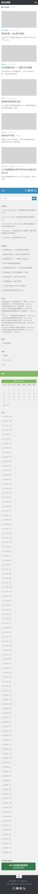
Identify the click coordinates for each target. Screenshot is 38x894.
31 (9, 403)
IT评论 (3, 98)
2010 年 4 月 (7, 677)
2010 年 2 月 (7, 686)
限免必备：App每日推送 (12, 33)
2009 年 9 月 (7, 708)
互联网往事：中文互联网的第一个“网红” (16, 272)
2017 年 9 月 (7, 434)
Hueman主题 (27, 884)
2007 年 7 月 (7, 821)
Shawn (5, 224)
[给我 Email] (29, 190)
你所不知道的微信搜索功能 (12, 263)
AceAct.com (6, 217)
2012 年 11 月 (7, 538)
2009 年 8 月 (7, 713)
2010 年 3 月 (7, 682)
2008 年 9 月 (7, 762)
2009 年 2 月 (7, 740)
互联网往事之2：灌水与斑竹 (12, 281)
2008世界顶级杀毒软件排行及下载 (12, 330)
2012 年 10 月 (7, 542)
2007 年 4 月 (7, 834)
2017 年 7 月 (7, 443)
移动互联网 (4, 30)
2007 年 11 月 (7, 803)
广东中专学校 (7, 210)
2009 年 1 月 (7, 744)
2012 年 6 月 (7, 560)
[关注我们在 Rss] (35, 190)
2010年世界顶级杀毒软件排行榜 (11, 318)
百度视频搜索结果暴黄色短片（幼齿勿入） (15, 311)
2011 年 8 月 (7, 605)
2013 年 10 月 (7, 488)
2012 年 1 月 (7, 583)
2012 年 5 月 (7, 565)
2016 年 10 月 (7, 457)
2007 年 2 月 (7, 843)
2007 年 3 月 (7, 839)
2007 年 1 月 (7, 848)
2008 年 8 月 (7, 767)
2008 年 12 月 (7, 749)
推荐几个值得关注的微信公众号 (11, 320)
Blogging (4, 166)
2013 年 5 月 (7, 511)
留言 (2, 325)
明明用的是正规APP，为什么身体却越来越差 (17, 268)
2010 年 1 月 (7, 691)
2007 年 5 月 (7, 830)
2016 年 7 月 (7, 466)
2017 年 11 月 (7, 425)
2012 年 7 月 (7, 556)
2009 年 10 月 (7, 704)
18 (14, 396)
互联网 (3, 64)
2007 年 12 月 (7, 798)
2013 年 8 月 (7, 497)
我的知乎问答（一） (11, 135)
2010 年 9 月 (7, 655)
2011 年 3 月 (7, 628)
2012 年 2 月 (7, 578)
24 (9, 400)
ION (4, 364)
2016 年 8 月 (7, 461)
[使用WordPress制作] (13, 884)
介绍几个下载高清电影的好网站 (11, 309)
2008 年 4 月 (7, 785)
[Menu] (35, 2)
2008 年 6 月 (7, 776)
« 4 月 (3, 405)
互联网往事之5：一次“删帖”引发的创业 (15, 259)
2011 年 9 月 (7, 601)
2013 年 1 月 (7, 529)
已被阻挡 (18, 867)
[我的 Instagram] (26, 190)
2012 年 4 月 (7, 569)
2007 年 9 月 (7, 812)
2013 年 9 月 (7, 493)
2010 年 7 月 (7, 664)
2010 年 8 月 (7, 659)
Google (11, 166)
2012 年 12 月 (7, 533)
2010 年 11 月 (7, 646)
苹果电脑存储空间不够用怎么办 (13, 290)
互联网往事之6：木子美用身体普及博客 (16, 250)
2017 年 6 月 (7, 448)
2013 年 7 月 (7, 502)
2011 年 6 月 (7, 614)
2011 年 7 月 (7, 610)
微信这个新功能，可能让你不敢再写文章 (16, 254)
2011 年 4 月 (7, 623)
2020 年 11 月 (7, 421)
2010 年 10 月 (7, 650)
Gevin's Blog (7, 360)
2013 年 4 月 (7, 515)
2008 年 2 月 (7, 794)
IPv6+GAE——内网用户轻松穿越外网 (13, 316)
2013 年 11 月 (7, 484)
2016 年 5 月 (7, 475)
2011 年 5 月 (7, 619)
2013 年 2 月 (7, 524)
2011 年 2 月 (7, 632)
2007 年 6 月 (7, 825)
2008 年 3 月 (7, 789)
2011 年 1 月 (7, 637)
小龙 (4, 237)
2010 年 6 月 (7, 668)
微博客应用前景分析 (11, 101)
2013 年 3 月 (7, 520)
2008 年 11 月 (7, 753)
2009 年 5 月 (7, 726)
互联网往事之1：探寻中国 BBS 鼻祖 (14, 277)
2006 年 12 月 (7, 852)
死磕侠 (5, 355)
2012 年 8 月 (7, 551)
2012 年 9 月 (7, 547)
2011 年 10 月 (7, 596)
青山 (4, 231)
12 (19, 393)
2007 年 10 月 (7, 807)
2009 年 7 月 (7, 717)
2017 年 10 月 (7, 430)
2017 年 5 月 (7, 452)
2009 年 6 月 (7, 722)
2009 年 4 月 (7, 731)
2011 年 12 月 (7, 587)
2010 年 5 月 (7, 673)
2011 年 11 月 (7, 592)
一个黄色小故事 (6, 332)
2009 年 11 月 (7, 699)
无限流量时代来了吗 (18, 237)
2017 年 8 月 (7, 439)
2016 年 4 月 (7, 479)
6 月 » (8, 405)
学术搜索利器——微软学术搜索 (16, 67)
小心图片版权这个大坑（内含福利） (15, 286)
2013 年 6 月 (7, 506)
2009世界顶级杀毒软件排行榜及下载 (13, 323)
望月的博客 (5, 2)
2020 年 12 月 (7, 416)
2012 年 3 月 (7, 574)
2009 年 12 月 (7, 695)
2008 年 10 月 (7, 758)
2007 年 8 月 (7, 816)
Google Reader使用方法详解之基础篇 (13, 327)
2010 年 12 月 (7, 641)
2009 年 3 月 (7, 735)
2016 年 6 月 (7, 470)
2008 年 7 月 (7, 771)
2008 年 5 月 (7, 780)
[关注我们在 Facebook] (32, 190)
